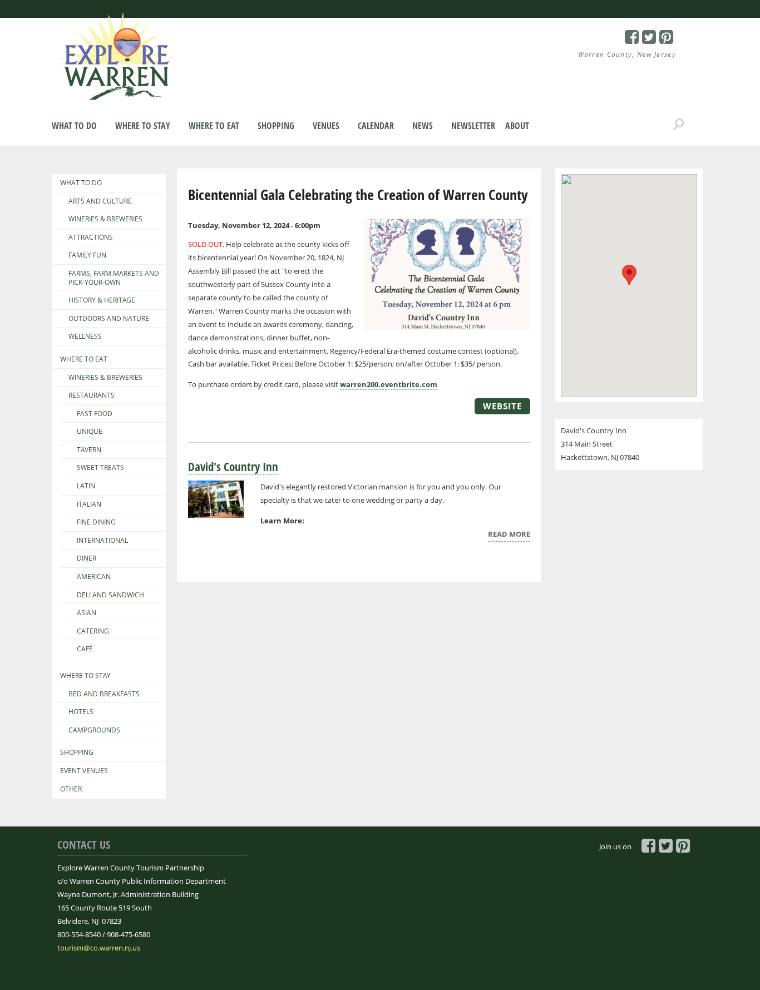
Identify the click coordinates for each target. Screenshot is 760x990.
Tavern (89, 450)
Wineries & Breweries (105, 219)
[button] (629, 275)
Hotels (80, 711)
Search (679, 124)
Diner (86, 558)
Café (85, 649)
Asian (86, 612)
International (102, 540)
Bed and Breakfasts (104, 694)
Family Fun (87, 255)
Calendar (376, 126)
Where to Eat (214, 126)
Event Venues (84, 770)
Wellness (85, 336)
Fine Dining (96, 522)
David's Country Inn (233, 466)
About (517, 126)
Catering (93, 631)
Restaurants (91, 395)
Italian (89, 504)
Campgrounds (94, 730)
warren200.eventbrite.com (388, 384)
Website (502, 406)
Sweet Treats (100, 467)
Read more (509, 535)
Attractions (90, 237)
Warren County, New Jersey (627, 54)
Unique (89, 431)
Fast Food (94, 413)
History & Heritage (101, 300)
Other (71, 789)
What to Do (74, 126)
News (422, 126)
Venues (326, 126)
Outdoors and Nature (108, 318)
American (94, 576)
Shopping (276, 126)
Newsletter (473, 126)
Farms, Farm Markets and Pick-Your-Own (113, 277)
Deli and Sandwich (110, 595)
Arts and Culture (100, 201)
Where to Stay (142, 126)
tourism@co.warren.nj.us (98, 948)
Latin (86, 486)
